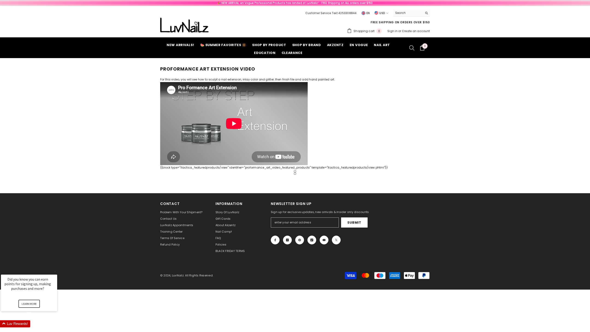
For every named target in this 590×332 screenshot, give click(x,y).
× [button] (55, 271)
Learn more (29, 303)
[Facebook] (275, 240)
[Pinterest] (299, 240)
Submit (354, 222)
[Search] (411, 13)
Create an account (416, 31)
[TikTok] (311, 240)
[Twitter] (336, 240)
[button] (34, 323)
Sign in (392, 31)
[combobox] (408, 12)
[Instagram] (287, 240)
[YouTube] (324, 240)
